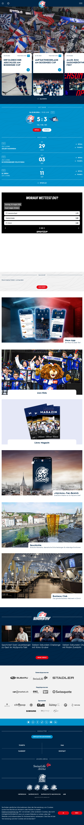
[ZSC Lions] (42, 4)
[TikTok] (42, 722)
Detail (37, 130)
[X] (46, 722)
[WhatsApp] (33, 722)
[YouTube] (51, 722)
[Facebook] (37, 722)
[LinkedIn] (55, 722)
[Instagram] (28, 722)
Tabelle (46, 130)
